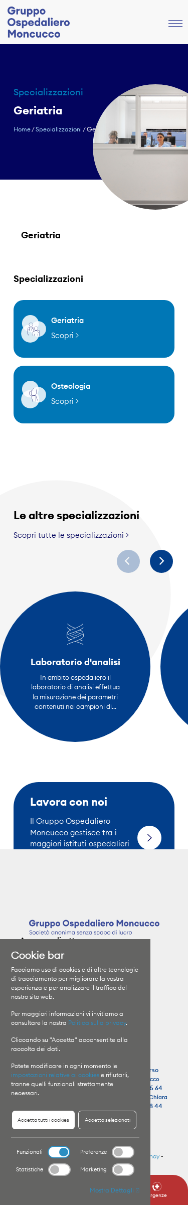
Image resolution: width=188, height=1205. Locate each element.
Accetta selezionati (107, 1120)
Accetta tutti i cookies (43, 1120)
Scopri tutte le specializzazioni (70, 535)
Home (22, 129)
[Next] (161, 561)
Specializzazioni (59, 129)
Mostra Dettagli (112, 1190)
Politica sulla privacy (97, 1022)
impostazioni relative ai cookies (55, 1075)
